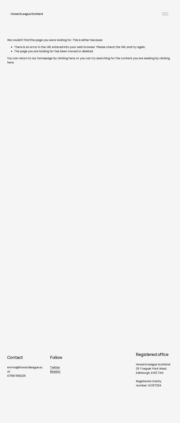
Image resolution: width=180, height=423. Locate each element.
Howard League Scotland (27, 14)
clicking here (66, 58)
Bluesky (55, 372)
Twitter (55, 367)
